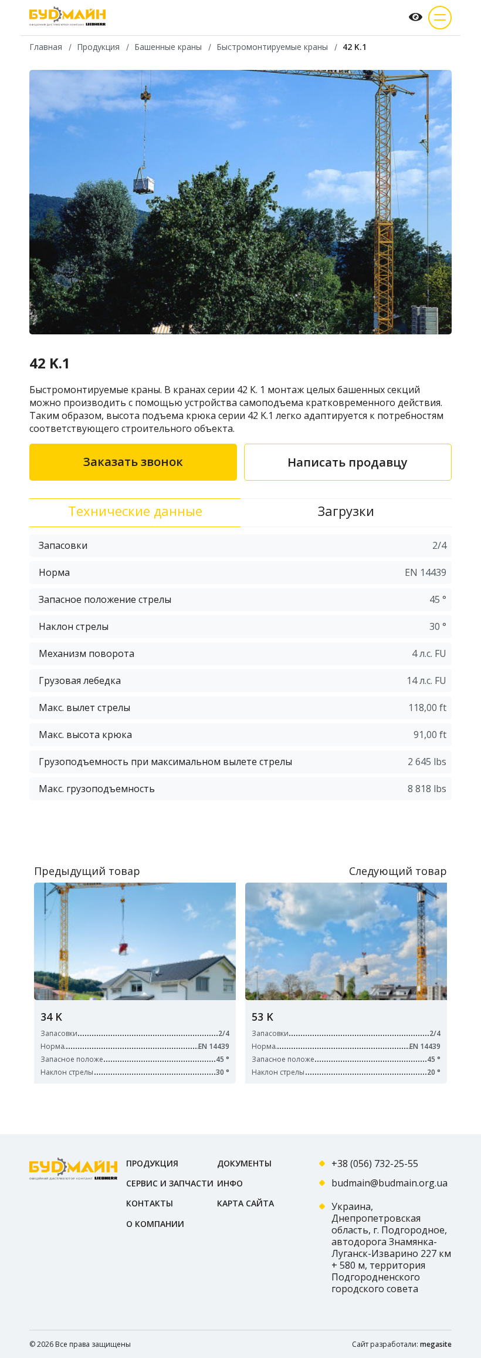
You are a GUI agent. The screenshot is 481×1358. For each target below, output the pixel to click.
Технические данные (135, 510)
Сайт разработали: (402, 1344)
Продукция (152, 1163)
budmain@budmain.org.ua (389, 1183)
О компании (155, 1223)
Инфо (230, 1183)
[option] (240, 202)
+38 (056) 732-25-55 (374, 1163)
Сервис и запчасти (170, 1183)
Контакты (149, 1203)
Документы (244, 1163)
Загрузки (346, 510)
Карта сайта (245, 1203)
